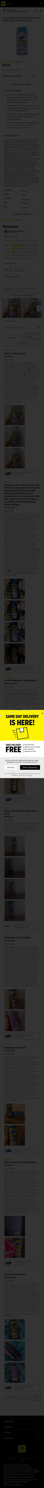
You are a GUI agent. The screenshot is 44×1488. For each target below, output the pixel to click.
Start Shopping (30, 767)
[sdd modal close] (42, 713)
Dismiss (10, 767)
